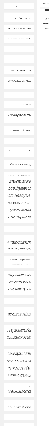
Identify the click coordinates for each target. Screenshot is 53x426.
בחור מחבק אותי (47, 19)
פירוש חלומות (46, 3)
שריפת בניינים (47, 28)
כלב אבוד (48, 17)
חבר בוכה (47, 27)
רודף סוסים (47, 18)
